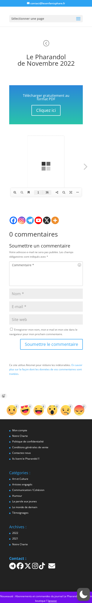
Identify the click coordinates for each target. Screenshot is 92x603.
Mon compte (19, 430)
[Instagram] (21, 220)
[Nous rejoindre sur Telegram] (13, 567)
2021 (15, 538)
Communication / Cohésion (28, 490)
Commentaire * (23, 265)
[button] (83, 594)
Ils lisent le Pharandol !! (25, 458)
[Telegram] (30, 220)
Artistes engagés (22, 484)
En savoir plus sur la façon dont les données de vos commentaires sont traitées (45, 369)
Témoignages (20, 513)
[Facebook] (13, 220)
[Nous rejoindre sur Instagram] (35, 567)
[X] (46, 220)
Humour (17, 496)
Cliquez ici (46, 110)
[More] (55, 220)
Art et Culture (20, 479)
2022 (15, 533)
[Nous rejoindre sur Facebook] (20, 567)
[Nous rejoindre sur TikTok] (42, 567)
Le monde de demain (24, 507)
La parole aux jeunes (24, 501)
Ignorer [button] (52, 601)
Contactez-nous (21, 453)
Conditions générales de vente (30, 447)
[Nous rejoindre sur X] (28, 567)
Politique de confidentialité (28, 441)
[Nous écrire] (51, 567)
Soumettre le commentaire (51, 344)
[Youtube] (38, 220)
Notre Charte (20, 436)
